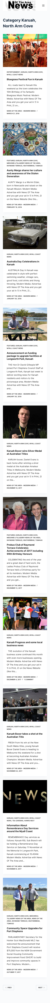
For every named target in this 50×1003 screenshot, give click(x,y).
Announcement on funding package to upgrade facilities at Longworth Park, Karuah (24, 356)
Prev (10, 988)
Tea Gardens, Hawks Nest (23, 821)
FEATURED (11, 161)
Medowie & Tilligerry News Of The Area (23, 163)
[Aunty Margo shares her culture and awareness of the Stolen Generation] (25, 139)
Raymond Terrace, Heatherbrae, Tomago (24, 166)
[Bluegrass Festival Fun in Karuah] (25, 50)
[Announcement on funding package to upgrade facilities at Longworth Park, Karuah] (25, 324)
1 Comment (28, 679)
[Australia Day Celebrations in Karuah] (25, 232)
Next (40, 988)
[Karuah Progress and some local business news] (25, 613)
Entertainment (13, 72)
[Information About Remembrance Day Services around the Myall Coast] (25, 796)
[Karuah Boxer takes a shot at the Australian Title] (25, 704)
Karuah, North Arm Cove (32, 72)
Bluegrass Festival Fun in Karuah (25, 79)
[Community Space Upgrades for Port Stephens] (25, 894)
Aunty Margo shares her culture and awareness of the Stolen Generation (24, 173)
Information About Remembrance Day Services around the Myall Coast (22, 828)
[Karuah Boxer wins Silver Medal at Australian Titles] (25, 422)
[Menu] (43, 5)
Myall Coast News (15, 75)
